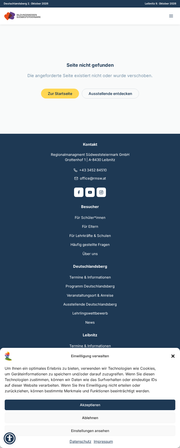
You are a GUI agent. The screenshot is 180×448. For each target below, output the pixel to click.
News (90, 322)
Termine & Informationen (90, 277)
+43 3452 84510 (93, 170)
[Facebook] (78, 192)
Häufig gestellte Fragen (90, 244)
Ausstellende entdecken (110, 93)
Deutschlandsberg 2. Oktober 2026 (26, 3)
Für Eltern (90, 226)
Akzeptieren (90, 405)
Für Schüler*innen (90, 217)
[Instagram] (101, 192)
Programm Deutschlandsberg (90, 286)
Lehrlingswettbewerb (90, 313)
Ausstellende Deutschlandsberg (90, 304)
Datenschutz (80, 441)
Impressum (103, 441)
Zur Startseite (60, 93)
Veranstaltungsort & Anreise (90, 295)
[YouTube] (90, 192)
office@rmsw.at (93, 178)
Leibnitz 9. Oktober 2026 (160, 3)
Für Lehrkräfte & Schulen (90, 235)
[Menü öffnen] (171, 16)
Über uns (90, 254)
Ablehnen (90, 418)
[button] (173, 356)
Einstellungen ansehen (90, 430)
